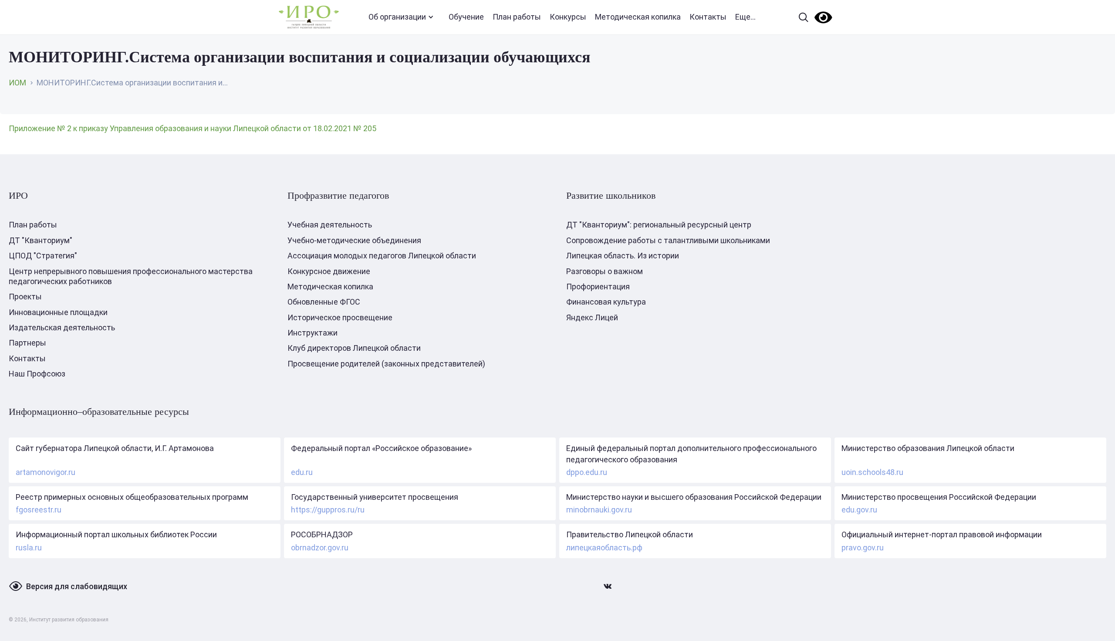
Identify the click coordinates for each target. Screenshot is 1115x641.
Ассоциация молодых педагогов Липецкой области (381, 255)
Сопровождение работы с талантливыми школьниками (668, 240)
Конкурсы (568, 16)
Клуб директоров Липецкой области (354, 348)
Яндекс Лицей (592, 317)
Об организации (397, 16)
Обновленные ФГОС (323, 301)
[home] (309, 17)
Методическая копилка (638, 16)
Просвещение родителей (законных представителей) (386, 363)
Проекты (25, 296)
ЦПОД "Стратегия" (43, 255)
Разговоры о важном (604, 271)
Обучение (466, 16)
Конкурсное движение (328, 271)
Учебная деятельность (329, 224)
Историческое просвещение (339, 317)
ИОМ (17, 82)
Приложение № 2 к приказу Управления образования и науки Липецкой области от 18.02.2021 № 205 (192, 128)
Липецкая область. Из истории (622, 255)
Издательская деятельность (62, 327)
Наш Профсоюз (37, 373)
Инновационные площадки (58, 312)
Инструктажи (312, 332)
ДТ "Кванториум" (40, 240)
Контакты (707, 16)
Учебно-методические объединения (354, 240)
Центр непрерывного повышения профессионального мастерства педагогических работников (131, 276)
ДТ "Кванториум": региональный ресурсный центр (658, 224)
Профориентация (598, 286)
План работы (517, 16)
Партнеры (27, 342)
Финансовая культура (606, 301)
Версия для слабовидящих (76, 586)
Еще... (745, 16)
